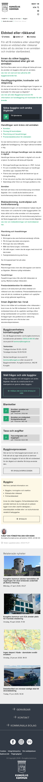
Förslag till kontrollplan (12, 131)
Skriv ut (19, 37)
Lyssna (32, 37)
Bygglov (25, 18)
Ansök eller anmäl (8, 21)
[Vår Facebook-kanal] (13, 741)
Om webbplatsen (29, 751)
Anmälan (6, 128)
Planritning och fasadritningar (15, 134)
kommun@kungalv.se (22, 341)
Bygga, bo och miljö (15, 18)
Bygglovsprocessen (22, 471)
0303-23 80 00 (29, 339)
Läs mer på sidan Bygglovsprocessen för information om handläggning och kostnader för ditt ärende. (21, 97)
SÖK (35, 7)
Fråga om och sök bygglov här (23, 392)
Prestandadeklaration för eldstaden (17, 137)
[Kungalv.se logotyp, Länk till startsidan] (11, 7)
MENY (34, 4)
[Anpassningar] (38, 11)
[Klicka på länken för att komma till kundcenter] (4, 531)
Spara (7, 37)
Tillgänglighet (16, 754)
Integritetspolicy (14, 751)
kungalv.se (4, 18)
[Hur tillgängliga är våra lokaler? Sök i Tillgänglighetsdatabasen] (29, 741)
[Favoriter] (38, 14)
